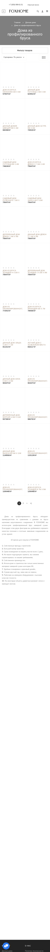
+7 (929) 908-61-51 (16, 5)
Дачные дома (7, 951)
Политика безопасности (34, 951)
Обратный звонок (33, 5)
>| (31, 503)
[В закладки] (22, 64)
